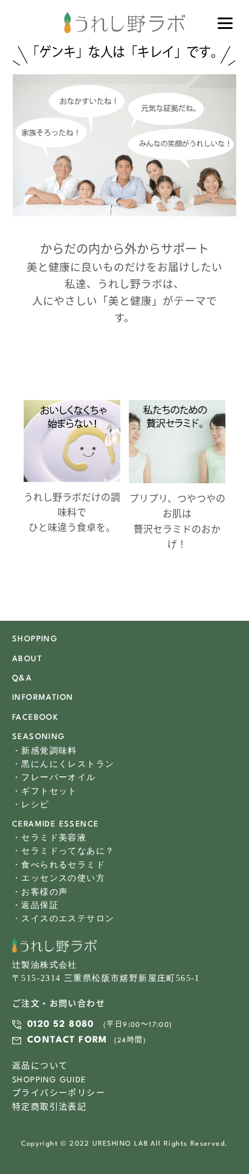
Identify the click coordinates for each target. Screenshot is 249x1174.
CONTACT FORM (67, 1040)
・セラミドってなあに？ (63, 850)
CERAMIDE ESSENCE (55, 824)
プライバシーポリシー (58, 1093)
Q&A (22, 678)
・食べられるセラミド (58, 864)
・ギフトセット (44, 791)
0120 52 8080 (60, 1024)
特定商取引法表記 (49, 1107)
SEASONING (38, 737)
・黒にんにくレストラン (63, 764)
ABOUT (27, 659)
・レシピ (31, 804)
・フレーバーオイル (54, 777)
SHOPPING (34, 639)
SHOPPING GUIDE (49, 1080)
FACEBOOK (35, 718)
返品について (40, 1066)
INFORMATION (42, 698)
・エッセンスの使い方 (58, 878)
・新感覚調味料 (44, 750)
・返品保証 (35, 905)
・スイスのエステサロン (63, 918)
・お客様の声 (40, 891)
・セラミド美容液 (49, 837)
